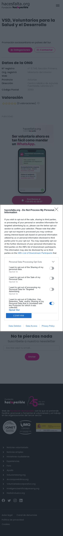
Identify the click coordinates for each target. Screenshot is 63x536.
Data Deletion (15, 326)
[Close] (57, 210)
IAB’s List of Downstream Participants (35, 253)
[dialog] (31, 268)
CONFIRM (18, 316)
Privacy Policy (48, 326)
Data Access (31, 326)
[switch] (51, 268)
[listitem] (31, 261)
